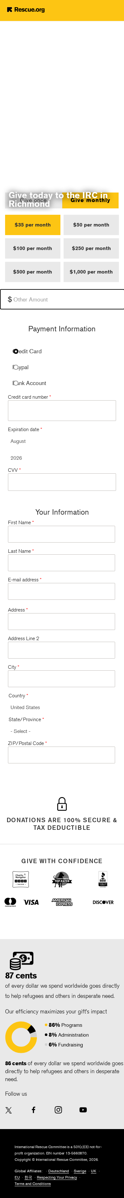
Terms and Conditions (33, 1183)
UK (93, 1170)
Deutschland (58, 1170)
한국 (28, 1177)
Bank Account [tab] (29, 383)
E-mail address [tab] (25, 580)
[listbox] (62, 441)
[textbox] (62, 299)
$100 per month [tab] (32, 248)
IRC (35, 9)
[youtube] (83, 1109)
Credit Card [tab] (27, 351)
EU (17, 1177)
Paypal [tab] (20, 367)
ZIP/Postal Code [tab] (27, 743)
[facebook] (33, 1109)
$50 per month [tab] (91, 225)
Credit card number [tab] (29, 397)
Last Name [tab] (21, 551)
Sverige (80, 1170)
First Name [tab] (21, 522)
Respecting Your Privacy (57, 1177)
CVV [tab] (14, 470)
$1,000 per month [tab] (91, 272)
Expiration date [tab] (25, 429)
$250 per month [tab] (91, 248)
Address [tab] (18, 610)
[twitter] (8, 1110)
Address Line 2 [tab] (23, 638)
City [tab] (13, 667)
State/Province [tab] (26, 719)
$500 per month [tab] (32, 272)
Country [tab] (18, 696)
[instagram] (58, 1109)
